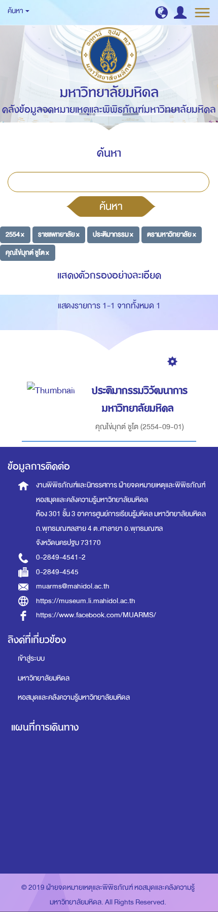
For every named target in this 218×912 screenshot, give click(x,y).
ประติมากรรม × (113, 234)
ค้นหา (111, 206)
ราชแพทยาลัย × (59, 234)
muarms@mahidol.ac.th (73, 586)
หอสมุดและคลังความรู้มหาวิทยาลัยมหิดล (74, 697)
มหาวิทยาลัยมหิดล (43, 678)
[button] (161, 12)
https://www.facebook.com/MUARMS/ (96, 615)
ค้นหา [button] (16, 11)
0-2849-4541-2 (61, 557)
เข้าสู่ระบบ (31, 658)
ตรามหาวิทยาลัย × (171, 234)
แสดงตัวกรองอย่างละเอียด (109, 275)
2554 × (15, 234)
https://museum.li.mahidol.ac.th (85, 601)
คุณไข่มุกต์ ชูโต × (27, 252)
